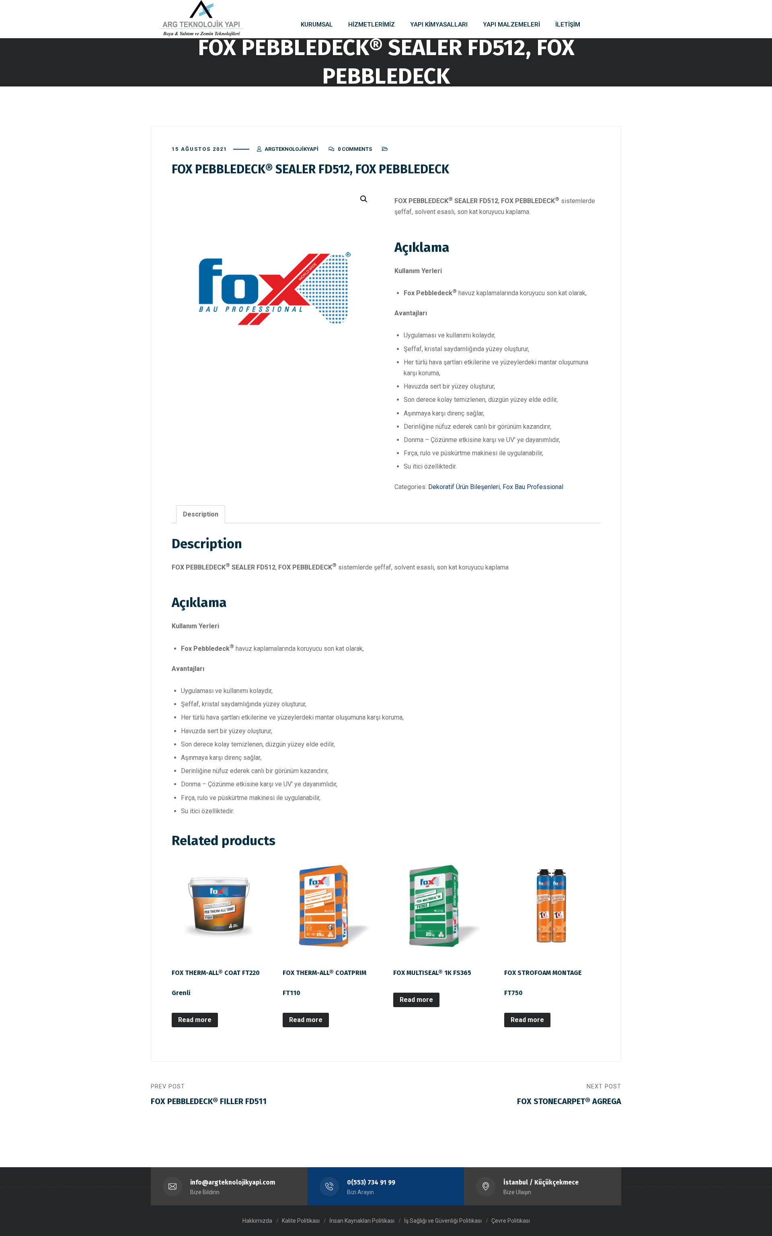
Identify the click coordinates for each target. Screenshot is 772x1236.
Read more (194, 1020)
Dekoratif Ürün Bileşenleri (464, 487)
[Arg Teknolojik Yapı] (201, 18)
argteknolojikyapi (291, 149)
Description (200, 514)
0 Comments (355, 149)
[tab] (200, 514)
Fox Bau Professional (533, 487)
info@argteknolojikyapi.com (232, 1182)
